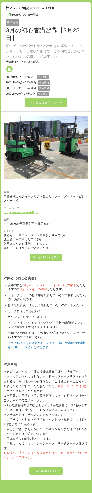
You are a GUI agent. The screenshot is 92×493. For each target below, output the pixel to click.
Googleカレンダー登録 (24, 14)
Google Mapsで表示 (46, 257)
